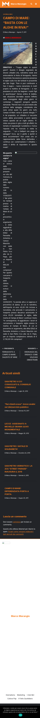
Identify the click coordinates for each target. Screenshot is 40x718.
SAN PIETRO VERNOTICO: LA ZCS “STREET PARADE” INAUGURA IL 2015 (18, 469)
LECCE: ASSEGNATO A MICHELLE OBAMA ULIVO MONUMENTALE (17, 427)
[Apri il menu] (36, 3)
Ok (20, 715)
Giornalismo (8, 14)
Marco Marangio (10, 32)
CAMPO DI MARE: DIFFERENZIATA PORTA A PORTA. (17, 491)
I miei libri (30, 695)
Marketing (21, 695)
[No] (38, 712)
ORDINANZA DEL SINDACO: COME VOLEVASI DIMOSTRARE (31, 354)
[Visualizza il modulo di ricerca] (31, 4)
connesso (16, 522)
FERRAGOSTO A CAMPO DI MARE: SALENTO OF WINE (9, 353)
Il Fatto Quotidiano (25, 699)
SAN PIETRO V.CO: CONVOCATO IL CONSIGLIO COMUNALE (18, 384)
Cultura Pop (11, 699)
